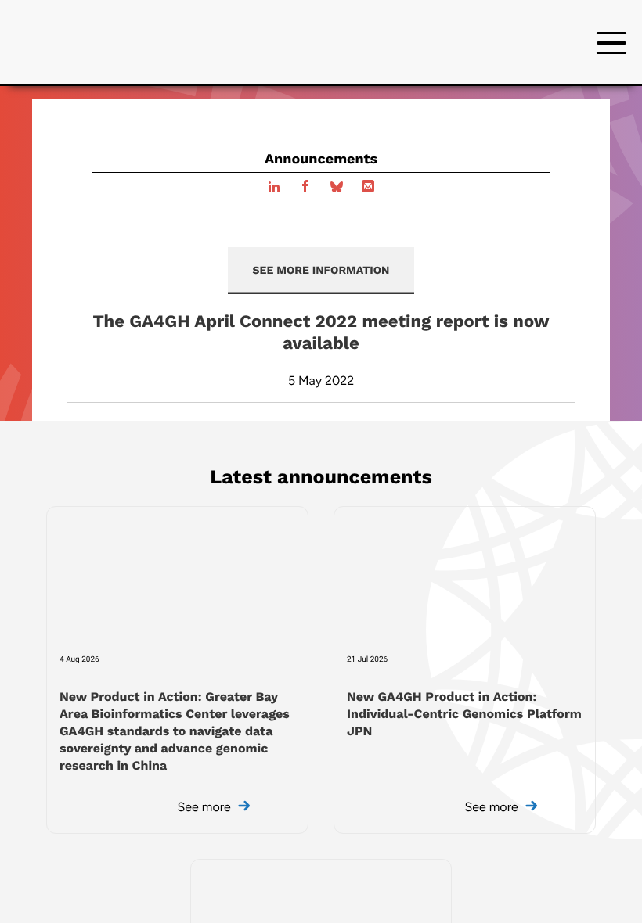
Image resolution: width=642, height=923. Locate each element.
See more (206, 806)
